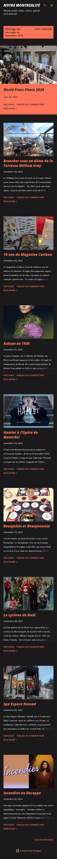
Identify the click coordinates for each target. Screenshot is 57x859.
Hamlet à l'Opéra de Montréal (21, 434)
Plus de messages (43, 839)
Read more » (10, 108)
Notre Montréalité (22, 5)
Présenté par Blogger (30, 850)
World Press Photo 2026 (24, 89)
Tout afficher (43, 29)
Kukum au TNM (17, 343)
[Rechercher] (44, 5)
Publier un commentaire (30, 104)
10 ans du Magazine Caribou (28, 254)
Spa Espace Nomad (20, 703)
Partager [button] (9, 104)
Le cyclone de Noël (20, 615)
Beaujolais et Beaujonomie (27, 526)
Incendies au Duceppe (22, 792)
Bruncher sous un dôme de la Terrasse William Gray (28, 163)
